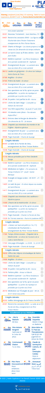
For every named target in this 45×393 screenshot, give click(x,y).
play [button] (4, 5)
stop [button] (9, 5)
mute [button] (34, 6)
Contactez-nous (24, 386)
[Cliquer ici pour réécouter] (42, 34)
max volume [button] (42, 6)
